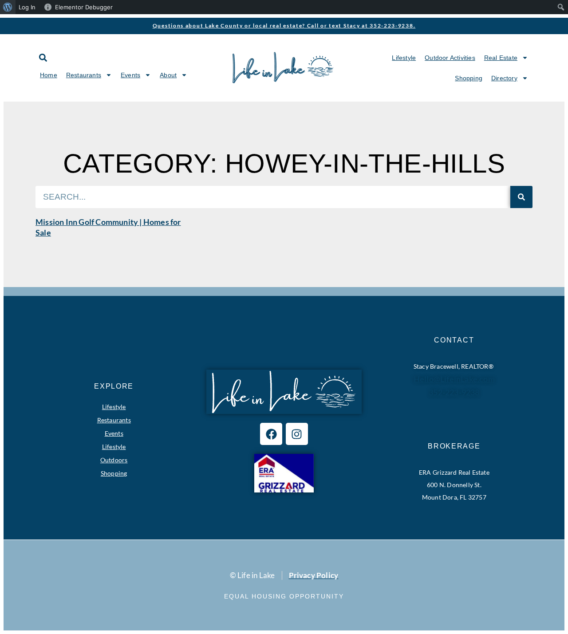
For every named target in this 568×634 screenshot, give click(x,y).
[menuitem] (8, 7)
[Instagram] (297, 434)
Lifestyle (404, 57)
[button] (43, 57)
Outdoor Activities (450, 57)
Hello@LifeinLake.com (454, 379)
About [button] (168, 75)
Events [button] (130, 75)
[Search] (521, 197)
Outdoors (114, 460)
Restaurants (114, 420)
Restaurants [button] (83, 75)
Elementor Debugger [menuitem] (84, 7)
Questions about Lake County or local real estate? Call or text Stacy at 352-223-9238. (284, 25)
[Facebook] (271, 434)
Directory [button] (504, 78)
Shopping (468, 78)
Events (114, 433)
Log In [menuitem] (27, 7)
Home (48, 75)
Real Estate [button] (500, 57)
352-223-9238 (454, 392)
